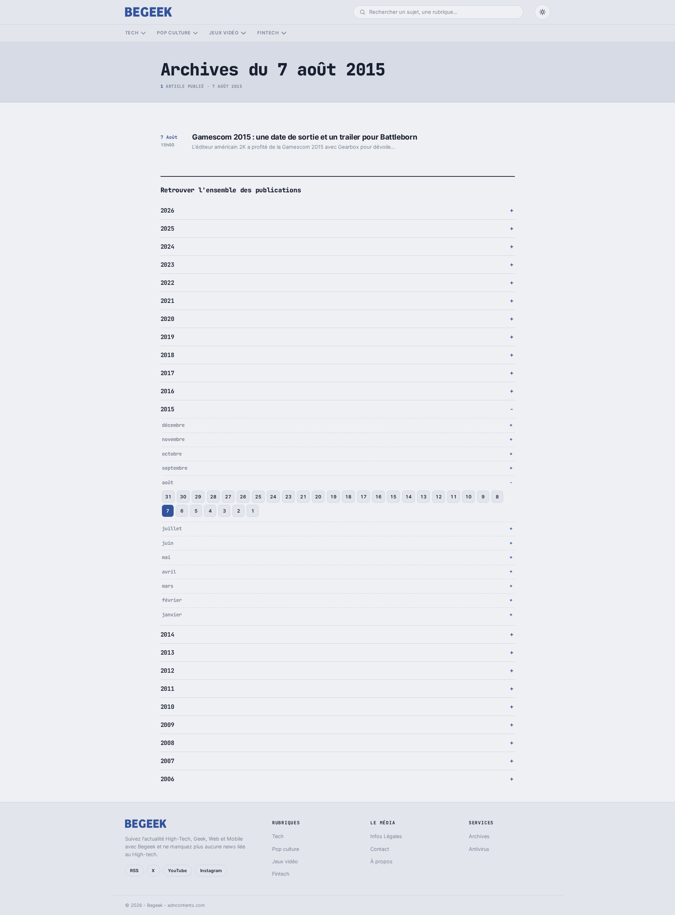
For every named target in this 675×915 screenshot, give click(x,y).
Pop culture (174, 32)
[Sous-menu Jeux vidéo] (243, 33)
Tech (132, 32)
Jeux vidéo (224, 32)
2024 (167, 246)
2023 (167, 265)
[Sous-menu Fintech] (283, 33)
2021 (167, 301)
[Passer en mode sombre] (542, 12)
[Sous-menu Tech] (143, 33)
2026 (167, 210)
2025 (167, 228)
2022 (167, 283)
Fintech (268, 32)
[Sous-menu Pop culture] (195, 33)
